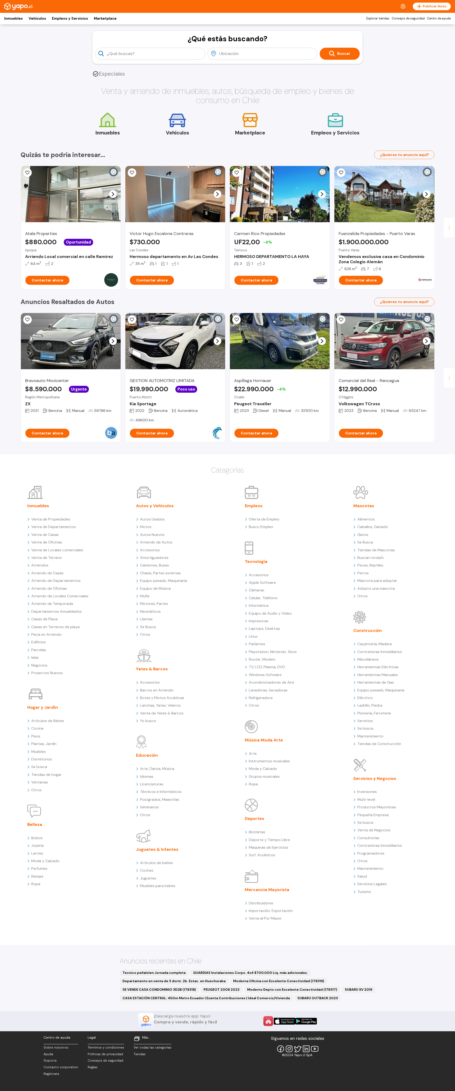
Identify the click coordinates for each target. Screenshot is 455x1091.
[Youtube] (314, 1049)
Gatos (362, 534)
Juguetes (148, 878)
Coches (146, 870)
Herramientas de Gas (375, 682)
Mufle (145, 596)
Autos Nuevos (152, 534)
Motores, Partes (154, 603)
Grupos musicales (264, 776)
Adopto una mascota (376, 588)
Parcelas (38, 649)
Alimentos (366, 519)
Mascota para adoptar (377, 580)
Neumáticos (150, 611)
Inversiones (367, 791)
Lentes (37, 853)
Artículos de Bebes (47, 720)
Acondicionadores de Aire (271, 682)
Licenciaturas (151, 784)
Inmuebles (13, 18)
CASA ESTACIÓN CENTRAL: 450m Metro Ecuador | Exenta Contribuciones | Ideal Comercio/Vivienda (206, 998)
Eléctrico (365, 697)
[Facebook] (280, 1049)
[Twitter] (297, 1049)
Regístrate (51, 1074)
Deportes (254, 818)
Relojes (37, 876)
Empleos (254, 506)
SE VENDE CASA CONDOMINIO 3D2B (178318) (159, 989)
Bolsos (37, 837)
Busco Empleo (261, 526)
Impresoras (258, 620)
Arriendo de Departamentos (56, 580)
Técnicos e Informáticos (161, 791)
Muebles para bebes (157, 885)
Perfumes (39, 868)
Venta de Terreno (46, 557)
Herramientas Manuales (377, 674)
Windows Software (265, 674)
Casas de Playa (44, 619)
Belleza (34, 824)
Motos (145, 526)
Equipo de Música (155, 588)
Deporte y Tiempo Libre (269, 839)
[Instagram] (289, 1049)
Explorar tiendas (377, 18)
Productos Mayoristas (376, 807)
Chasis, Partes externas (160, 573)
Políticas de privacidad (105, 1054)
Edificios (38, 642)
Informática (258, 605)
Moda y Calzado (45, 860)
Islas (35, 657)
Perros (363, 573)
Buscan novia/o (370, 557)
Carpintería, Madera (374, 643)
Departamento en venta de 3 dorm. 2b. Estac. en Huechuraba (174, 981)
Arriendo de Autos (156, 542)
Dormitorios (41, 759)
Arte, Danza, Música (157, 768)
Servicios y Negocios (374, 778)
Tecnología (256, 561)
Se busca (39, 766)
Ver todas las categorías (152, 1047)
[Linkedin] (306, 1049)
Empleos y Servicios (70, 18)
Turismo (364, 891)
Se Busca (148, 626)
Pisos (35, 736)
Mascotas (363, 506)
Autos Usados (152, 519)
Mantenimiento (370, 736)
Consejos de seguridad (408, 18)
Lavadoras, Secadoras (268, 690)
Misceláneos (368, 659)
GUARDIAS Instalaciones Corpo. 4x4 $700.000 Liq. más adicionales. (250, 973)
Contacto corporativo (61, 1067)
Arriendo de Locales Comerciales (59, 596)
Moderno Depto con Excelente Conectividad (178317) (292, 989)
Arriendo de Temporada (52, 603)
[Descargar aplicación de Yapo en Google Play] (306, 1021)
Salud (362, 876)
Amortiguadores (154, 557)
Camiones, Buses (154, 565)
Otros (36, 789)
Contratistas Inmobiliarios (379, 651)
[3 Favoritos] (27, 172)
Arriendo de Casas (47, 573)
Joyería (37, 845)
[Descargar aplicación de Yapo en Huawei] (268, 1021)
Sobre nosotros (56, 1047)
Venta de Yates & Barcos (161, 713)
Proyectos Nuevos (47, 672)
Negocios (39, 665)
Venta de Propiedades (50, 519)
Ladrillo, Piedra (369, 705)
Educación (147, 755)
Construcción (367, 630)
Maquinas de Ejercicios (268, 847)
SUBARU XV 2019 (358, 989)
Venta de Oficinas (46, 542)
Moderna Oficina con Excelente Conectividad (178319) (278, 981)
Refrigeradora (261, 697)
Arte (253, 753)
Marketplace (105, 18)
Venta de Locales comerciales (57, 550)
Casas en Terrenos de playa (55, 626)
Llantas (146, 619)
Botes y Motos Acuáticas (162, 697)
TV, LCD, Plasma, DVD (267, 666)
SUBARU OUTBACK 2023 (317, 998)
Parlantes (257, 643)
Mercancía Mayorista (267, 890)
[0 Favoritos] (341, 172)
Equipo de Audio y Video (270, 613)
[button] (113, 194)
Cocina (37, 728)
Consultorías (368, 837)
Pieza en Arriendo (46, 634)
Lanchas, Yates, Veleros (160, 705)
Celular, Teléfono (263, 597)
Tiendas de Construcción (379, 743)
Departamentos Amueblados (56, 611)
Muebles (38, 751)
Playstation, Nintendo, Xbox (273, 651)
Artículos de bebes (156, 862)
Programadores (370, 853)
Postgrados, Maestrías (159, 799)
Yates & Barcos (152, 669)
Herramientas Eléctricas (378, 666)
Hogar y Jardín (42, 707)
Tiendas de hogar (46, 774)
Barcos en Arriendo (156, 690)
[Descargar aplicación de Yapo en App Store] (284, 1021)
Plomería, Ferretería (374, 713)
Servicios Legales (372, 883)
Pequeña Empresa (373, 814)
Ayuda (48, 1054)
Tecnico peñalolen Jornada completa (154, 973)
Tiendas (140, 1054)
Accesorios (150, 550)
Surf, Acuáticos (262, 854)
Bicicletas (257, 831)
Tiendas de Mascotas (376, 550)
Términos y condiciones (106, 1047)
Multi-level (366, 799)
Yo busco (148, 720)
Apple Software (262, 582)
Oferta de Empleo (264, 519)
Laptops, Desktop (264, 628)
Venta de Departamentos (53, 526)
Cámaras (256, 590)
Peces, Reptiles (370, 565)
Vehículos (37, 18)
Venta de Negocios (373, 830)
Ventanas (39, 782)
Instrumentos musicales (269, 761)
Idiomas (146, 776)
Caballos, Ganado (372, 526)
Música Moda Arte (264, 740)
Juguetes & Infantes (157, 849)
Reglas (92, 1067)
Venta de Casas (45, 534)
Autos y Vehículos (155, 506)
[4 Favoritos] (132, 172)
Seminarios (149, 807)
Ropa (35, 883)
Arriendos (39, 565)
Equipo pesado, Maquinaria (163, 580)
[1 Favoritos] (236, 172)
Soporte (50, 1061)
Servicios (365, 720)
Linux (253, 636)
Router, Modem (262, 659)
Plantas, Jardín (43, 743)
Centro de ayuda (439, 18)
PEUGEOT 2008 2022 (222, 989)
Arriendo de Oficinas (49, 588)
